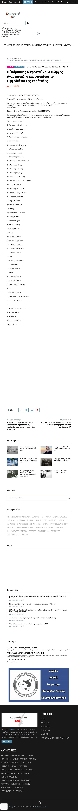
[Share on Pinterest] (37, 410)
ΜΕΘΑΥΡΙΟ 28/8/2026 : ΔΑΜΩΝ (16, 660)
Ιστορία (45, 524)
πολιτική (25, 535)
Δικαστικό (11, 524)
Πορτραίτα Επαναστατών (17, 531)
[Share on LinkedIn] (32, 410)
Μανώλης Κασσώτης (25, 527)
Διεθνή (61, 520)
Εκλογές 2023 (19, 67)
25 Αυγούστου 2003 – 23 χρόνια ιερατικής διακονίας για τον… (62, 448)
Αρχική (9, 58)
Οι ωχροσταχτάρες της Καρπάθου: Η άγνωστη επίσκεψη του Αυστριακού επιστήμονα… (28, 473)
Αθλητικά (11, 520)
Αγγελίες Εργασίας (60, 517)
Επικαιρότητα (35, 524)
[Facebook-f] (38, 33)
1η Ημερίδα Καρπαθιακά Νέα (18, 517)
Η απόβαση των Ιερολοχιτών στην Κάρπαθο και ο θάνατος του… (28, 460)
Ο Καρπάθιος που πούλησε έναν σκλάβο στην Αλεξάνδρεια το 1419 (28, 624)
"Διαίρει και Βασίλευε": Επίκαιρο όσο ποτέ (60, 471)
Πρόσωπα (32, 531)
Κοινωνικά (11, 527)
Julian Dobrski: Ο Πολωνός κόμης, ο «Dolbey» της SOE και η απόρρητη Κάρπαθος (32, 618)
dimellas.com (41, 807)
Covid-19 (35, 517)
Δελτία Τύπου (41, 520)
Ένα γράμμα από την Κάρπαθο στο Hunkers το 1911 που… (62, 459)
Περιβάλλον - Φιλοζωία (44, 527)
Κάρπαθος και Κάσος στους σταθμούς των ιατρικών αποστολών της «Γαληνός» (32, 604)
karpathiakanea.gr (8, 807)
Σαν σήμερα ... (43, 531)
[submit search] (28, 23)
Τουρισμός (55, 531)
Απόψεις (16, 58)
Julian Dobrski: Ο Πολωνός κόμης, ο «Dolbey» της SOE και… (28, 448)
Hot (42, 517)
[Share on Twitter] (26, 410)
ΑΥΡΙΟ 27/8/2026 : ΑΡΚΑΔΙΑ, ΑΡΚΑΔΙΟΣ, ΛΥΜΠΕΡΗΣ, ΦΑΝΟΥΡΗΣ (25, 653)
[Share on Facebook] (20, 410)
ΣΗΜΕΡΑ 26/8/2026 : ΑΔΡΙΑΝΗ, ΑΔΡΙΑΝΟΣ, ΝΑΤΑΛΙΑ (22, 648)
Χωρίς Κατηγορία (13, 535)
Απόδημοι (21, 520)
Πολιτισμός (59, 527)
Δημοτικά (53, 520)
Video (48, 517)
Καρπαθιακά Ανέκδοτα (59, 524)
